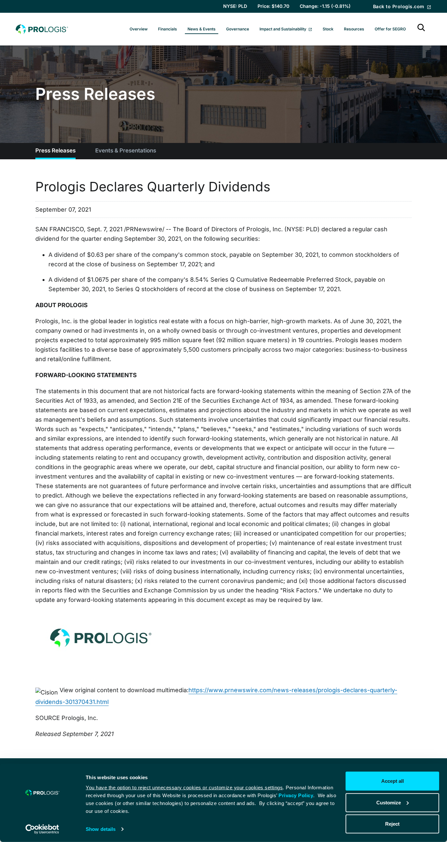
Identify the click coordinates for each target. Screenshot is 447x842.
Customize (388, 802)
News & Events (202, 28)
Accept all (392, 781)
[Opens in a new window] (100, 635)
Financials (167, 28)
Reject (392, 824)
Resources (354, 28)
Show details (101, 829)
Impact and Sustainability (283, 28)
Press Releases (55, 150)
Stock (328, 28)
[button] (421, 29)
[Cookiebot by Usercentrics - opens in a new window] (42, 829)
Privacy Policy (295, 795)
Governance (237, 28)
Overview (139, 28)
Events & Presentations (125, 150)
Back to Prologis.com (399, 6)
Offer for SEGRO (390, 28)
